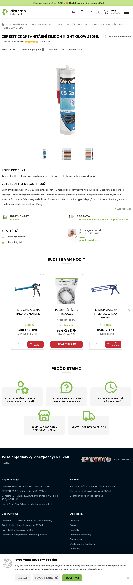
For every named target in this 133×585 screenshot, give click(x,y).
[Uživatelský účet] (98, 12)
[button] (128, 311)
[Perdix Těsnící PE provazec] (66, 289)
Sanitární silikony (77, 24)
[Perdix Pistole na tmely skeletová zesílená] (105, 289)
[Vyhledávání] (82, 12)
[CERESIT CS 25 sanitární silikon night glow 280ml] (66, 99)
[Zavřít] (128, 578)
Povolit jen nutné (46, 577)
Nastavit (23, 577)
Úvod (3, 24)
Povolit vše (72, 577)
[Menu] (126, 12)
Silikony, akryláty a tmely (47, 24)
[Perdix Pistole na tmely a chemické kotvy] (28, 289)
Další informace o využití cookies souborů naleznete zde (72, 568)
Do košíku (37, 344)
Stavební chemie (18, 24)
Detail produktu (66, 344)
